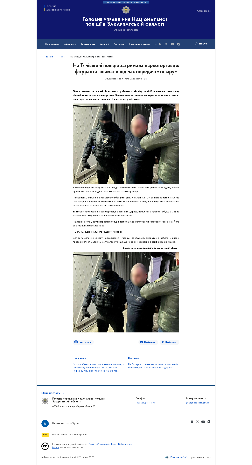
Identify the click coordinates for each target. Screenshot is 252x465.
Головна (49, 57)
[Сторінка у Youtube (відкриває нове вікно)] (172, 44)
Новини (61, 57)
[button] (53, 393)
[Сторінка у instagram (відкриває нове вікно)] (178, 44)
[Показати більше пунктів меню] (156, 44)
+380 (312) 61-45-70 (145, 403)
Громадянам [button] (88, 44)
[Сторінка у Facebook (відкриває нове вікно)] (160, 44)
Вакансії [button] (104, 44)
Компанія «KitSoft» (179, 457)
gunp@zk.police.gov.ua (197, 403)
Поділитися (149, 342)
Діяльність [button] (70, 44)
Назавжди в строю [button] (139, 44)
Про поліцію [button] (52, 44)
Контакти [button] (119, 44)
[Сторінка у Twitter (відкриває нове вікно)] (166, 44)
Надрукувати (85, 342)
